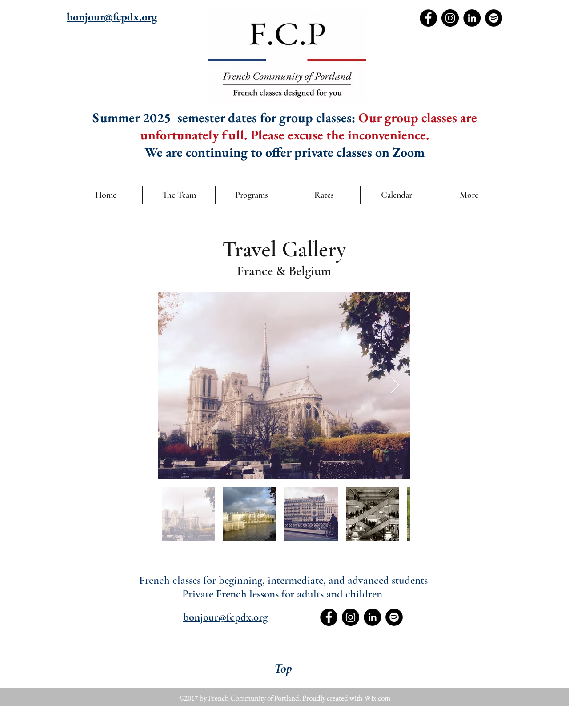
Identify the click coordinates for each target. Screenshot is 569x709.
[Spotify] (493, 18)
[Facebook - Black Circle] (428, 18)
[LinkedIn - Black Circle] (472, 18)
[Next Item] (395, 385)
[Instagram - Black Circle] (450, 18)
